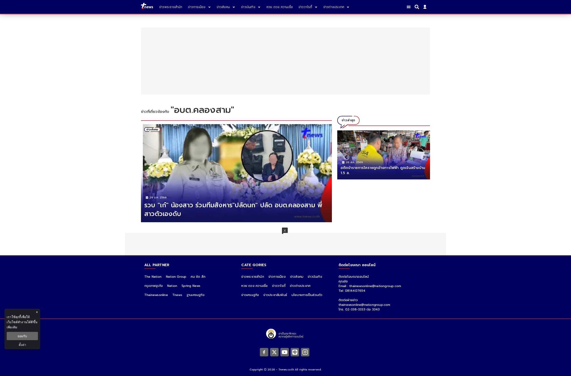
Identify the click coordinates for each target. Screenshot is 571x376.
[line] (295, 352)
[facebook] (264, 352)
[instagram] (305, 352)
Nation (172, 286)
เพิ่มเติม (12, 327)
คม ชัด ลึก (198, 276)
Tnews (177, 295)
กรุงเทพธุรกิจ (153, 286)
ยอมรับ (22, 336)
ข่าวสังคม (296, 276)
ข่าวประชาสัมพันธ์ (275, 295)
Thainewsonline (156, 295)
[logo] (147, 7)
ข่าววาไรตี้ (279, 286)
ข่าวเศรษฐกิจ (250, 295)
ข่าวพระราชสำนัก (252, 276)
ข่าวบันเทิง (315, 276)
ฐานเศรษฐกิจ (196, 295)
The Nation (152, 276)
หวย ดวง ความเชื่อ (254, 286)
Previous (345, 156)
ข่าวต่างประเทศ (300, 286)
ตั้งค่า (22, 345)
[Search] (417, 6)
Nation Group (176, 276)
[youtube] (284, 352)
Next (422, 156)
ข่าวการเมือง (277, 276)
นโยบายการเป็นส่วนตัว (307, 295)
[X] (274, 352)
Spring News (191, 286)
